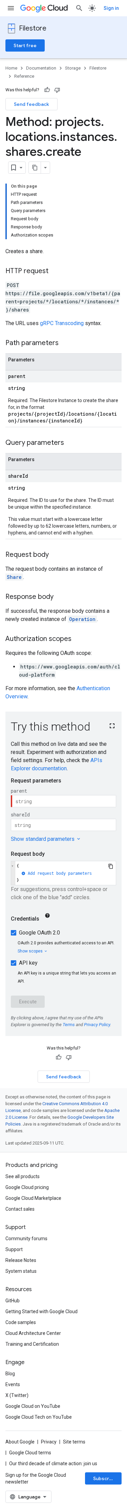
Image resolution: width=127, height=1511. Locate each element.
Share (14, 577)
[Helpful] (47, 90)
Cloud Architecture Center (33, 1333)
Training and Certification (32, 1344)
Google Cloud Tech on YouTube (38, 1417)
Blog (10, 1373)
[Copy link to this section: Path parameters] (65, 343)
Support (14, 1249)
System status (21, 1271)
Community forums (26, 1238)
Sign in (111, 8)
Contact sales (20, 1209)
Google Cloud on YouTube (32, 1406)
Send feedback (31, 104)
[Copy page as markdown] (35, 167)
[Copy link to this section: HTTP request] (55, 271)
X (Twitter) (16, 1395)
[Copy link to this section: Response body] (60, 597)
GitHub (12, 1300)
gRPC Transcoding (62, 323)
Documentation (41, 68)
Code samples (20, 1322)
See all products (22, 1176)
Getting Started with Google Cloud (41, 1311)
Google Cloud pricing (27, 1187)
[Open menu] (11, 8)
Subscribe (105, 1478)
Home (11, 68)
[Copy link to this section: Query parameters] (71, 443)
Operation (82, 619)
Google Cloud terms (30, 1452)
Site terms (74, 1441)
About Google (20, 1441)
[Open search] (79, 8)
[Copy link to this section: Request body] (55, 555)
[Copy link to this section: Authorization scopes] (78, 639)
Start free (25, 45)
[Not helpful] (57, 90)
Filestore (32, 28)
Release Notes (20, 1260)
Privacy (49, 1441)
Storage (73, 68)
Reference (24, 76)
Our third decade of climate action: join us (53, 1463)
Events (12, 1384)
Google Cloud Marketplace (33, 1198)
